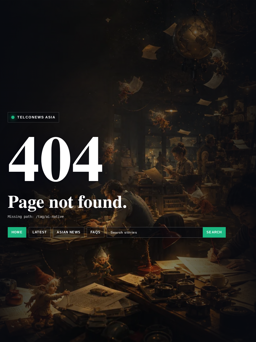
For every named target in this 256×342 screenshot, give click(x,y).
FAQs (95, 232)
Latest (39, 232)
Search (214, 232)
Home (17, 232)
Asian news (68, 232)
